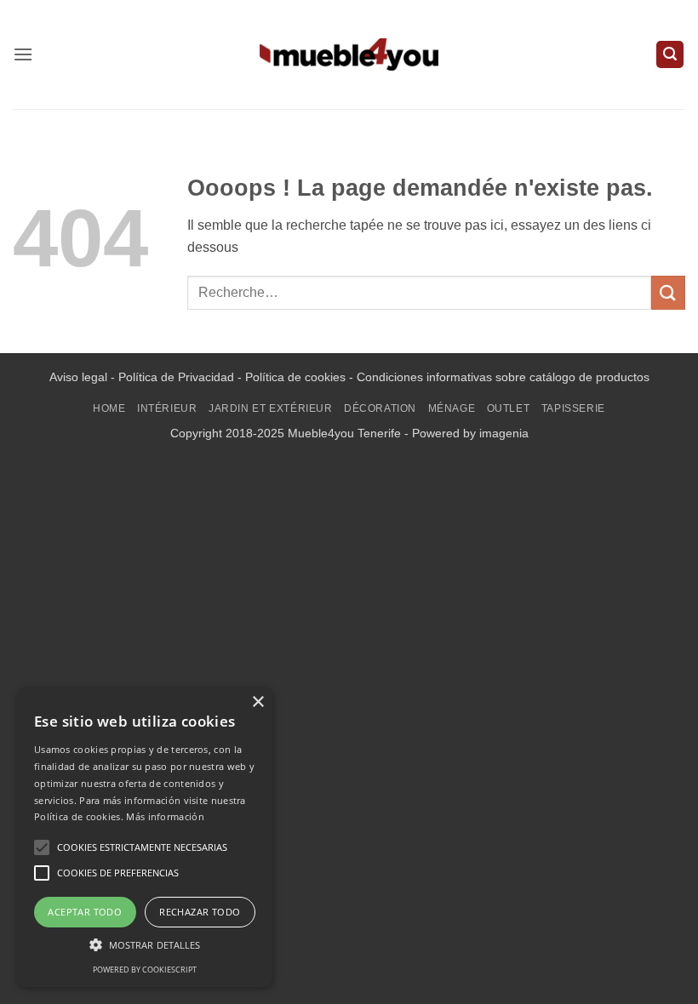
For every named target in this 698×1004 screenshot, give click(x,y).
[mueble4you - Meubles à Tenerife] (349, 54)
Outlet (508, 408)
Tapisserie (573, 408)
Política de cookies (295, 377)
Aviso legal (78, 377)
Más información (165, 816)
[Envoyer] (668, 292)
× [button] (257, 702)
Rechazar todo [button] (199, 911)
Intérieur (167, 408)
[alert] (144, 837)
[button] (23, 54)
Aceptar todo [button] (85, 911)
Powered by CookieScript (145, 969)
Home (109, 408)
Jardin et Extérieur (271, 408)
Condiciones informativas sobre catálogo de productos (503, 377)
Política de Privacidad (176, 377)
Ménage (452, 408)
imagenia (504, 433)
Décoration (380, 408)
